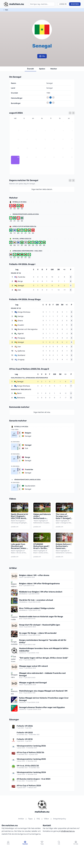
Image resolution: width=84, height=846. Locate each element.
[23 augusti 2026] (70, 180)
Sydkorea (21, 351)
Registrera (75, 4)
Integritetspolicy (59, 819)
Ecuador (21, 325)
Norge (20, 281)
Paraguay (21, 338)
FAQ (38, 819)
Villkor (46, 819)
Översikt (30, 69)
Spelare (42, 69)
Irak (19, 290)
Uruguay (21, 359)
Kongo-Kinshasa (24, 312)
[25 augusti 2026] (73, 180)
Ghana (20, 320)
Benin (19, 393)
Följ (43, 56)
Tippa (30, 819)
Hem (6, 10)
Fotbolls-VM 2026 (19, 202)
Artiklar (21, 819)
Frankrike (21, 277)
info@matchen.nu (68, 831)
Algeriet (21, 333)
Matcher (53, 69)
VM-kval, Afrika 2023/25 (21, 239)
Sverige (20, 316)
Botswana (21, 397)
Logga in (63, 4)
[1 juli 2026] (70, 113)
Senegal (21, 285)
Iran (19, 346)
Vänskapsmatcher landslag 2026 (25, 214)
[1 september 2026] (73, 113)
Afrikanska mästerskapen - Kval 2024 (27, 251)
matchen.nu (42, 811)
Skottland (21, 355)
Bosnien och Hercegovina (27, 329)
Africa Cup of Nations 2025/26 (24, 226)
